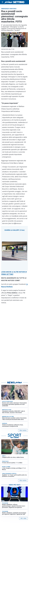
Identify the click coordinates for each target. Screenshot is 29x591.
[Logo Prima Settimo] (14, 2)
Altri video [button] (23, 518)
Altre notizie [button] (22, 430)
